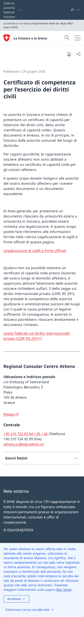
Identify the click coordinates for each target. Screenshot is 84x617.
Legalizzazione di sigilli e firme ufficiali (34, 250)
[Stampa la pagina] (69, 54)
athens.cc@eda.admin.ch (23, 444)
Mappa (9, 414)
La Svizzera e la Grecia (30, 38)
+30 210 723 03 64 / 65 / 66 (25, 433)
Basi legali (64, 590)
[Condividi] (78, 54)
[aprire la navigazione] (77, 38)
